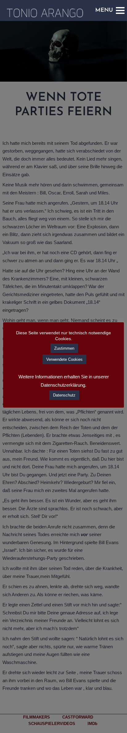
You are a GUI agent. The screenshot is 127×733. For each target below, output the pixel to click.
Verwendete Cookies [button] (64, 359)
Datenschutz (64, 395)
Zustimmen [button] (64, 348)
